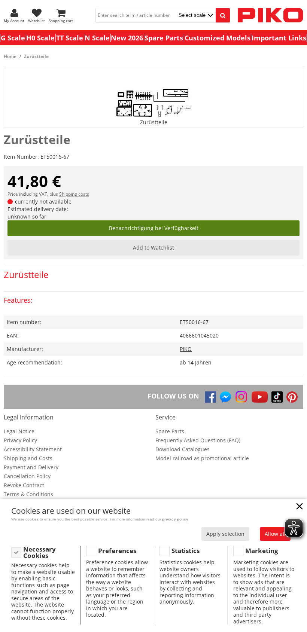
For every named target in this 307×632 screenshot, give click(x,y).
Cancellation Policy (27, 476)
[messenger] (225, 397)
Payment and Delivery (31, 467)
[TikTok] (277, 397)
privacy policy (175, 519)
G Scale (13, 37)
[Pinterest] (292, 397)
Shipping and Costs (28, 458)
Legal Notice (19, 431)
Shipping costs (74, 194)
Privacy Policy (20, 440)
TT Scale (69, 37)
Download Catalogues (182, 449)
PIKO (186, 348)
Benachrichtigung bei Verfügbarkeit (153, 228)
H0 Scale (40, 37)
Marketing (261, 550)
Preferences (117, 550)
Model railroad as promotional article (202, 458)
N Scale (97, 37)
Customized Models (217, 37)
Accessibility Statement (33, 449)
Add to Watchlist (153, 247)
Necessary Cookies (39, 552)
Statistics (185, 550)
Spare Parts (164, 37)
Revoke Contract (24, 485)
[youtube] (260, 397)
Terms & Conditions (28, 494)
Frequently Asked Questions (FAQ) (197, 440)
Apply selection (225, 533)
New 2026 (127, 37)
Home (10, 56)
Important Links (279, 37)
